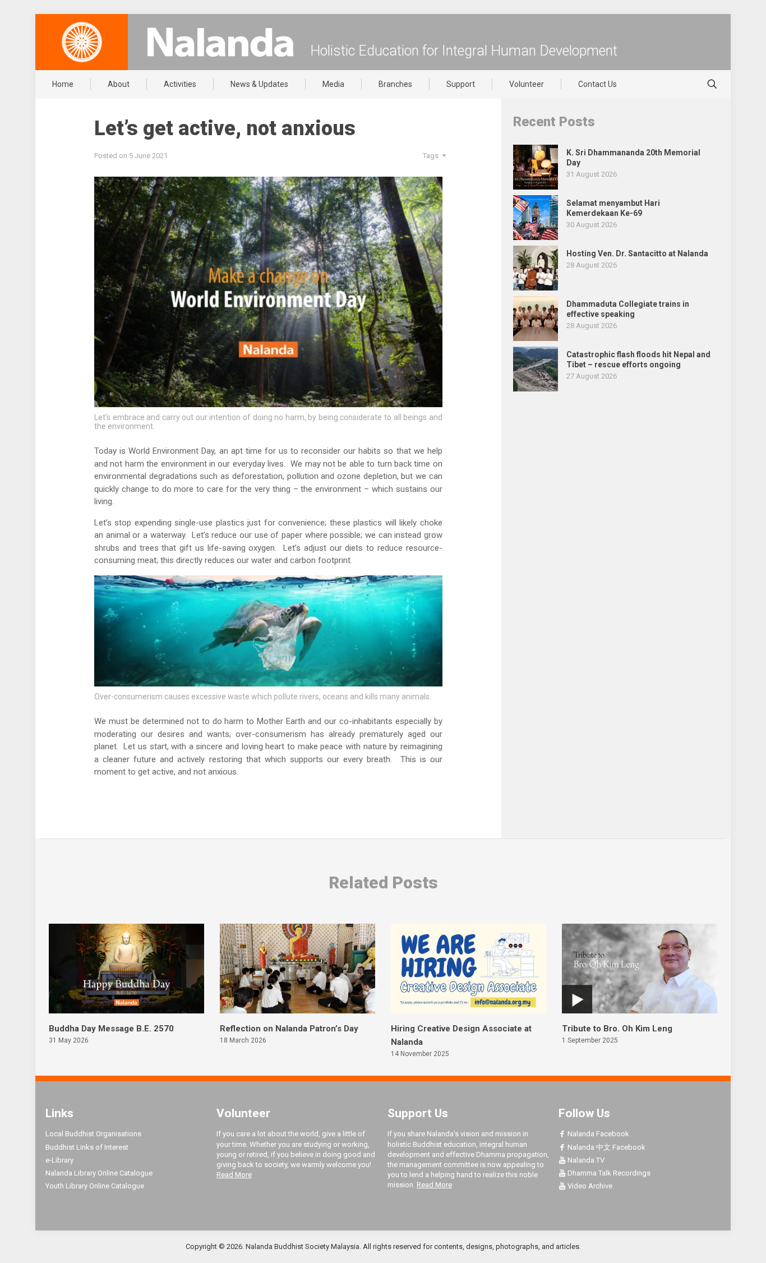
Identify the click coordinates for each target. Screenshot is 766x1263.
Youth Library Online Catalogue (94, 1186)
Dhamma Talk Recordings (608, 1173)
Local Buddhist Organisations (93, 1134)
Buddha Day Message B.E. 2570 (111, 1029)
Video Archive (589, 1186)
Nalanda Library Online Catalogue (99, 1173)
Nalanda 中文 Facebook (605, 1147)
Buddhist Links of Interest (86, 1147)
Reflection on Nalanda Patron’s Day (289, 1029)
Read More (234, 1174)
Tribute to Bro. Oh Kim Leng (617, 1029)
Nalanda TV (585, 1160)
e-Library (59, 1160)
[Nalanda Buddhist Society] (220, 42)
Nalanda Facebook (597, 1134)
